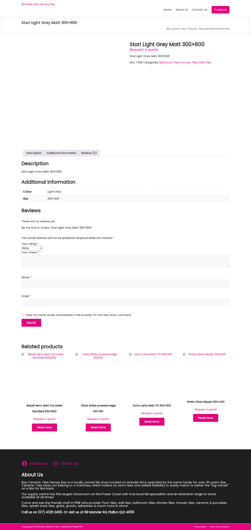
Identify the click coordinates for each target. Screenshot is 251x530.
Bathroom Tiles (169, 62)
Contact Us (199, 10)
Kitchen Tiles (189, 62)
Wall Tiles (205, 62)
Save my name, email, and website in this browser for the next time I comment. (79, 315)
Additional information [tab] (61, 153)
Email (26, 296)
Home (167, 10)
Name (27, 277)
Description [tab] (34, 153)
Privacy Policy (200, 526)
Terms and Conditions (219, 526)
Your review (30, 252)
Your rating (30, 244)
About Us (182, 10)
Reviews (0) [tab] (89, 153)
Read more (44, 427)
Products (220, 10)
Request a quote (144, 49)
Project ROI (77, 526)
